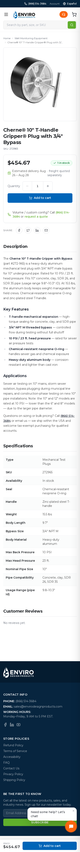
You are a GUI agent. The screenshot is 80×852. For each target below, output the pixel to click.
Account (55, 3)
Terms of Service (15, 751)
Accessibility (12, 757)
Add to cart (42, 198)
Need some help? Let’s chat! (48, 814)
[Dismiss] (73, 811)
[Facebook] (5, 725)
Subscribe (40, 822)
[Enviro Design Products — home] (24, 14)
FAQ (6, 762)
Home (6, 38)
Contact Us (11, 768)
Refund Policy (13, 745)
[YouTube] (18, 725)
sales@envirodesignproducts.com (38, 706)
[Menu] (6, 14)
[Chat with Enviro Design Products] (71, 826)
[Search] (72, 25)
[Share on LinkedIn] (37, 230)
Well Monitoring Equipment (31, 38)
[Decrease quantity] (27, 186)
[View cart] (74, 14)
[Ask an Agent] (63, 14)
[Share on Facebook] (19, 230)
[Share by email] (46, 230)
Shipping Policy (14, 780)
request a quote (36, 216)
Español (72, 3)
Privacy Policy (13, 774)
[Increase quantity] (47, 186)
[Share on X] (28, 230)
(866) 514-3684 (37, 3)
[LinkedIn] (12, 725)
